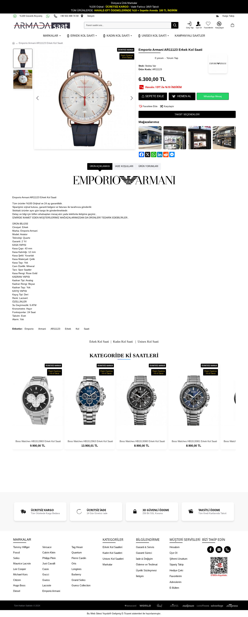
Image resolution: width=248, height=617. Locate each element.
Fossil (16, 552)
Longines (76, 569)
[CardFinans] (203, 606)
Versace (46, 547)
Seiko (16, 558)
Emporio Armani (51, 591)
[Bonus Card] (131, 606)
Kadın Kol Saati (123, 341)
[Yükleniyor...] (232, 25)
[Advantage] (217, 606)
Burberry (76, 574)
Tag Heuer (77, 547)
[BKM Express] (231, 606)
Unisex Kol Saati (148, 341)
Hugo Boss (19, 585)
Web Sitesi (96, 613)
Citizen (17, 580)
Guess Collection (81, 585)
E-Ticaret (126, 613)
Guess (46, 580)
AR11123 (55, 328)
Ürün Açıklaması (100, 166)
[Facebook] (210, 549)
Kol (77, 328)
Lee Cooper (19, 569)
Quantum (77, 552)
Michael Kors (20, 574)
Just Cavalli (48, 563)
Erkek (68, 328)
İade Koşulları (124, 166)
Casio (45, 569)
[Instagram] (219, 549)
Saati (86, 328)
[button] (37, 98)
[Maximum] (188, 606)
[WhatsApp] (48, 16)
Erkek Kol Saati (99, 341)
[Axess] (174, 606)
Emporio (29, 328)
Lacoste (46, 585)
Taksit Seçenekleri (187, 114)
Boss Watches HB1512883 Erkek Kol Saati (38, 441)
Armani (42, 328)
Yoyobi (105, 613)
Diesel (16, 591)
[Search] (174, 25)
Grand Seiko (78, 580)
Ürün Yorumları (148, 166)
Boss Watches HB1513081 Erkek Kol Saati (194, 441)
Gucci (45, 574)
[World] (145, 606)
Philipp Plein (49, 558)
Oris (74, 563)
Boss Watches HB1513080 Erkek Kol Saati (142, 441)
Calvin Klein (48, 552)
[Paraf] (160, 606)
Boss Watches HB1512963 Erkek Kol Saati (90, 441)
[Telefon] (227, 549)
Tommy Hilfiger (21, 547)
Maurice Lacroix (22, 563)
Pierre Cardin (79, 558)
